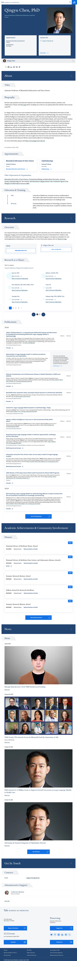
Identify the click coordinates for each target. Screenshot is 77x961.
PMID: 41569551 (14, 411)
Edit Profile (7, 901)
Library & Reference (31, 955)
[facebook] (55, 934)
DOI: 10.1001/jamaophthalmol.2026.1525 (22, 381)
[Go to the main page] (11, 2)
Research (60, 239)
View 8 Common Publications (53, 278)
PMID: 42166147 (55, 380)
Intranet (5, 950)
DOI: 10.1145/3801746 (30, 343)
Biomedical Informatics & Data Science (15, 41)
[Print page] (19, 67)
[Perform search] (70, 2)
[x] (69, 934)
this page (23, 105)
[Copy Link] (71, 76)
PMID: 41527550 (48, 476)
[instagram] (58, 934)
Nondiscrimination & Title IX (10, 952)
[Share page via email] (17, 67)
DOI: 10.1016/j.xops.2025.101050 (32, 503)
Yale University (7, 955)
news (15, 125)
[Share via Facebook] (8, 67)
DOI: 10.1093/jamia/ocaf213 (51, 461)
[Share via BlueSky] (14, 67)
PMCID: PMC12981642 (39, 461)
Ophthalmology (9, 44)
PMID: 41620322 (51, 441)
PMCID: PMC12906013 (19, 503)
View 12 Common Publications (20, 278)
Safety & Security (31, 952)
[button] (59, 20)
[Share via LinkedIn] (11, 67)
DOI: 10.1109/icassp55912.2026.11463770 (20, 396)
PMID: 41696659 (10, 503)
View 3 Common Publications (53, 302)
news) (30, 123)
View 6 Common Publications (20, 290)
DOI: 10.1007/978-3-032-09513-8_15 (21, 478)
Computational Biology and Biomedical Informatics (44, 179)
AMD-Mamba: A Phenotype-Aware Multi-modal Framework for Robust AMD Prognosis (32, 473)
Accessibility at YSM (54, 950)
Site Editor (29, 950)
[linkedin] (62, 934)
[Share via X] (6, 67)
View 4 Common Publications (53, 290)
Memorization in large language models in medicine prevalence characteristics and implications (25, 355)
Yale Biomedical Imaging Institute (40, 181)
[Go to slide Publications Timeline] (33, 314)
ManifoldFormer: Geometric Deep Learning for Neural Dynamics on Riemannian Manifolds (34, 392)
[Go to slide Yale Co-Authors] (37, 314)
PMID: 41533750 (30, 461)
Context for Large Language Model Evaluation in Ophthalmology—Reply (28, 408)
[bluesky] (51, 934)
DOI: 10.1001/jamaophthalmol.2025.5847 (27, 411)
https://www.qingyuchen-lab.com (35, 141)
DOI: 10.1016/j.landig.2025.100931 (13, 443)
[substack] (65, 934)
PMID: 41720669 (48, 425)
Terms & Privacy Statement (56, 952)
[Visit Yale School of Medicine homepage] (16, 911)
